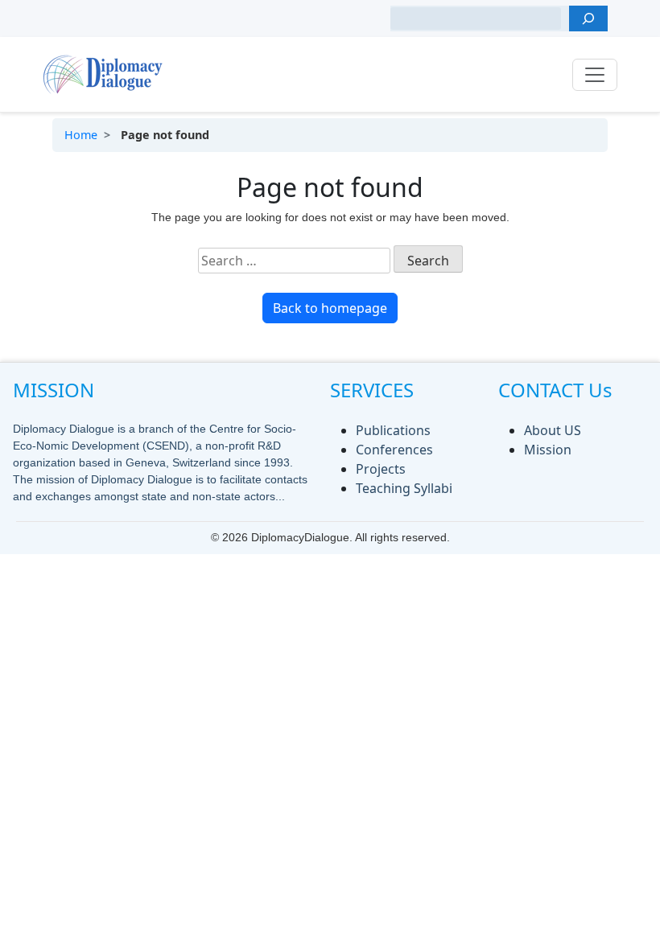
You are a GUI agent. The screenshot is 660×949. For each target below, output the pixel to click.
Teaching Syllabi (404, 488)
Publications (393, 430)
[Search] (588, 18)
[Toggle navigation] (594, 75)
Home (80, 134)
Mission (547, 449)
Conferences (394, 449)
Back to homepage (330, 308)
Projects (381, 469)
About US (552, 430)
